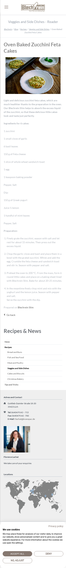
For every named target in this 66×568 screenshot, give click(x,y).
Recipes (23, 29)
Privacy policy (55, 526)
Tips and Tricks (11, 384)
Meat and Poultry (15, 363)
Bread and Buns (14, 352)
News (7, 341)
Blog (16, 29)
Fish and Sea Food (15, 357)
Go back (11, 314)
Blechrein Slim (26, 307)
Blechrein (8, 29)
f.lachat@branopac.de (25, 419)
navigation (6, 7)
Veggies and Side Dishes (39, 29)
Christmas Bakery (15, 379)
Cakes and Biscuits (15, 373)
